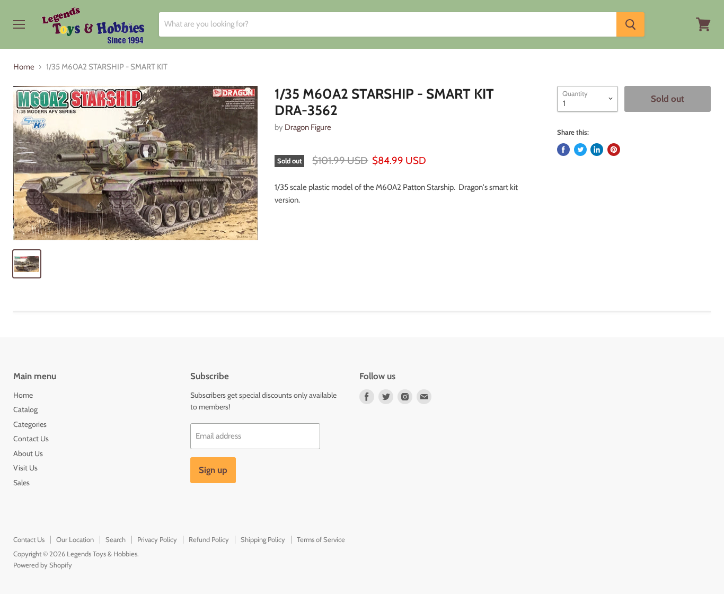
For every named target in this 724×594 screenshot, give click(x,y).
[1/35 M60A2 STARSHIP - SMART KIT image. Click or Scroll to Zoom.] (135, 163)
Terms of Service (321, 539)
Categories (30, 424)
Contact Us (31, 438)
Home (23, 67)
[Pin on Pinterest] (613, 149)
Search (115, 539)
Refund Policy (209, 539)
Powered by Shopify (42, 565)
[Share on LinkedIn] (596, 149)
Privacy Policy (157, 539)
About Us (28, 453)
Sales (21, 482)
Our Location (75, 539)
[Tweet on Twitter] (580, 149)
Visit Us (25, 468)
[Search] (630, 24)
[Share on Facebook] (563, 149)
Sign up (213, 470)
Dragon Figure (308, 127)
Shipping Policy (263, 539)
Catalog (25, 409)
